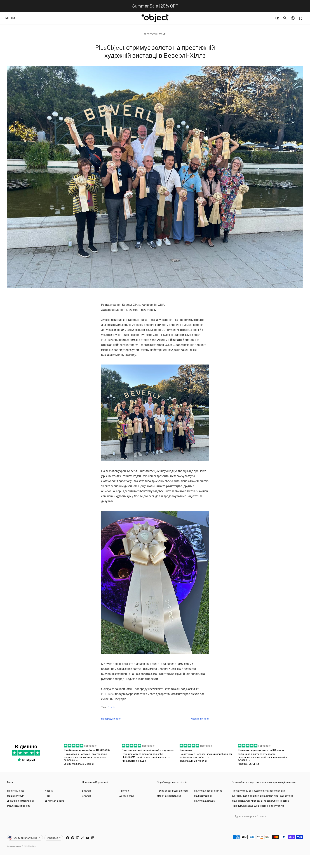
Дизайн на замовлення (20, 800)
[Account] (293, 18)
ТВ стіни (124, 790)
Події (48, 795)
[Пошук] (285, 18)
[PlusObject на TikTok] (82, 838)
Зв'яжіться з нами (55, 800)
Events (112, 707)
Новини (49, 790)
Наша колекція (15, 795)
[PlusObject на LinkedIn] (93, 838)
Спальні (86, 795)
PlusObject (32, 846)
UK (277, 18)
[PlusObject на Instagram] (77, 838)
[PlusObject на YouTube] (88, 838)
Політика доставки (204, 800)
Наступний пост (200, 718)
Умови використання (169, 795)
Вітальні (86, 790)
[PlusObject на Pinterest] (72, 838)
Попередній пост (111, 718)
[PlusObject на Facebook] (67, 838)
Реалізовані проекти (18, 805)
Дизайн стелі (126, 795)
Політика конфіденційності (172, 790)
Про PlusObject (15, 790)
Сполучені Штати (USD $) (25, 838)
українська (52, 838)
